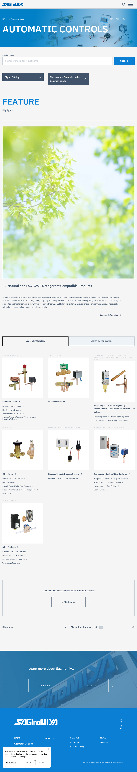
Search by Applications (101, 341)
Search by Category (35, 341)
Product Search (9, 55)
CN (123, 19)
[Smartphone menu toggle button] (130, 4)
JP (111, 19)
